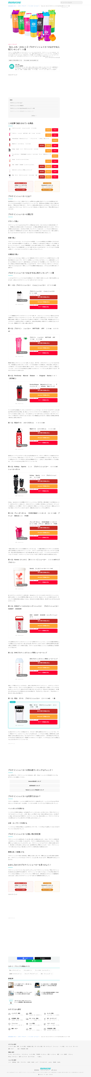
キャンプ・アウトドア (31, 973)
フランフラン (23, 1062)
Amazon (48, 129)
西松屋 (54, 1062)
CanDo (58, 1062)
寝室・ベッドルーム (52, 1054)
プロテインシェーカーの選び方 (17, 105)
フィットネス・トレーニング (42, 970)
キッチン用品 (23, 1046)
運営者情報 (36, 1070)
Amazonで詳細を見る (44, 302)
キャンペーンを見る (21, 189)
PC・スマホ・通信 (38, 1046)
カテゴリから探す (12, 1044)
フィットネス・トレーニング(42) (31, 60)
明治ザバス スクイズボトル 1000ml (42, 429)
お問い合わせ (54, 1070)
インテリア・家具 (12, 1046)
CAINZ (28, 1062)
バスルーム (70, 1054)
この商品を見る (21, 300)
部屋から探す (11, 1052)
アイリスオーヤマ (43, 1062)
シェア (26, 958)
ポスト (43, 958)
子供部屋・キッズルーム (41, 1054)
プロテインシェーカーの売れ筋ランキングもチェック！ (22, 111)
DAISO (32, 1062)
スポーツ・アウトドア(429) (15, 60)
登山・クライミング (15, 970)
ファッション (55, 1046)
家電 (18, 1046)
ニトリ (9, 1062)
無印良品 (14, 1062)
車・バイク (75, 1046)
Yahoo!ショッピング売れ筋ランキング (35, 789)
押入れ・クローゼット (13, 1056)
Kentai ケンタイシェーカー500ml (41, 568)
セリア (37, 1062)
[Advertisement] (20, 86)
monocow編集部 (19, 65)
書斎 (58, 1054)
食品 (18, 1048)
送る (35, 960)
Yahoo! (55, 129)
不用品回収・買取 (24, 1048)
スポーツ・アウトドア (12, 44)
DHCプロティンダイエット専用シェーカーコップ (44, 659)
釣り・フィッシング (46, 973)
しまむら (50, 1062)
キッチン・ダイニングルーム (14, 1054)
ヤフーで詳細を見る (39, 306)
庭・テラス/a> (31, 1056)
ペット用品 (62, 1046)
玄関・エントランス (23, 1056)
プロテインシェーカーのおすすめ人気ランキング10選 (22, 108)
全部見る (33, 115)
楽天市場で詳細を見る (39, 296)
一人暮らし (39, 1056)
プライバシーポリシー (45, 1070)
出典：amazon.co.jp (19, 304)
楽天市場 (42, 145)
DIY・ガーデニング (48, 1046)
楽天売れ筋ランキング (35, 785)
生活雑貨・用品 (30, 1046)
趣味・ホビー (11, 1048)
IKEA (18, 1062)
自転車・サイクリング (15, 973)
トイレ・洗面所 (63, 1054)
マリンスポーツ (28, 970)
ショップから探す (12, 1060)
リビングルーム (25, 1054)
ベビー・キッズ (69, 1046)
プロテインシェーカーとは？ (16, 102)
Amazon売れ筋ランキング (34, 781)
